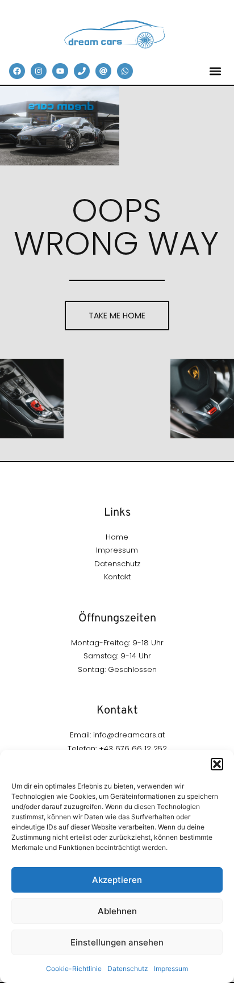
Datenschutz (127, 968)
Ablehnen (117, 911)
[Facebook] (17, 71)
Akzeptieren (117, 879)
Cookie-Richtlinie (74, 968)
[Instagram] (39, 71)
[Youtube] (60, 71)
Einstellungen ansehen (117, 942)
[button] (217, 764)
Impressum (171, 968)
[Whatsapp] (125, 71)
